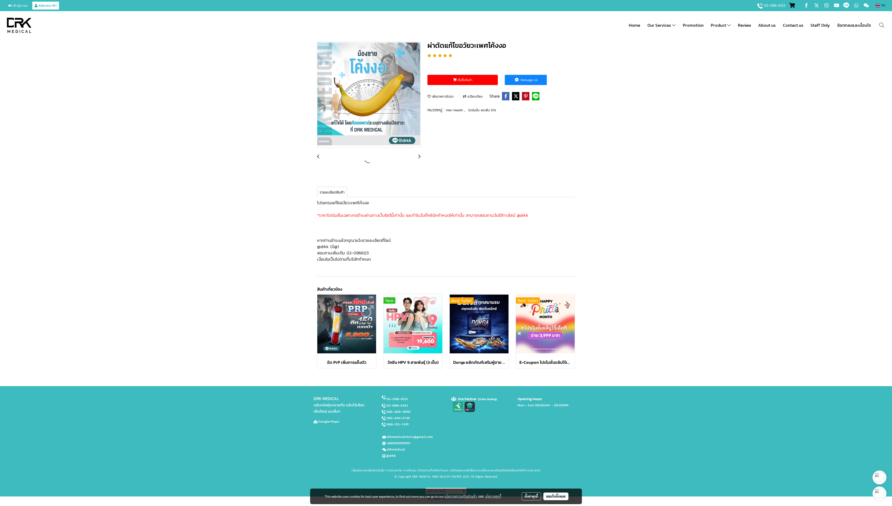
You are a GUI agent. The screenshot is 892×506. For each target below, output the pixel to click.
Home (634, 25)
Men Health (455, 110)
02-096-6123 (774, 5)
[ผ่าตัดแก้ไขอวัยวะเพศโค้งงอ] (368, 95)
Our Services (659, 25)
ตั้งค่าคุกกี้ (531, 496)
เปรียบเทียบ (474, 96)
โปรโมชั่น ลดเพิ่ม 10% (482, 110)
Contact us (793, 25)
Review (744, 25)
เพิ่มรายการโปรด (442, 96)
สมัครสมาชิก (47, 5)
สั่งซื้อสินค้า (464, 80)
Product (719, 25)
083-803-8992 (398, 411)
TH (882, 5)
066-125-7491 (397, 424)
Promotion (693, 25)
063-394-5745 (398, 418)
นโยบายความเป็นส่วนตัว (461, 496)
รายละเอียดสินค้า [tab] (332, 192)
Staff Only (820, 25)
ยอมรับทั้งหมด (556, 496)
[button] (882, 25)
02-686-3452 (397, 405)
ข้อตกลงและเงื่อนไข (854, 25)
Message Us (528, 80)
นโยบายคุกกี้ (493, 496)
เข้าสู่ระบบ (19, 5)
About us (767, 25)
